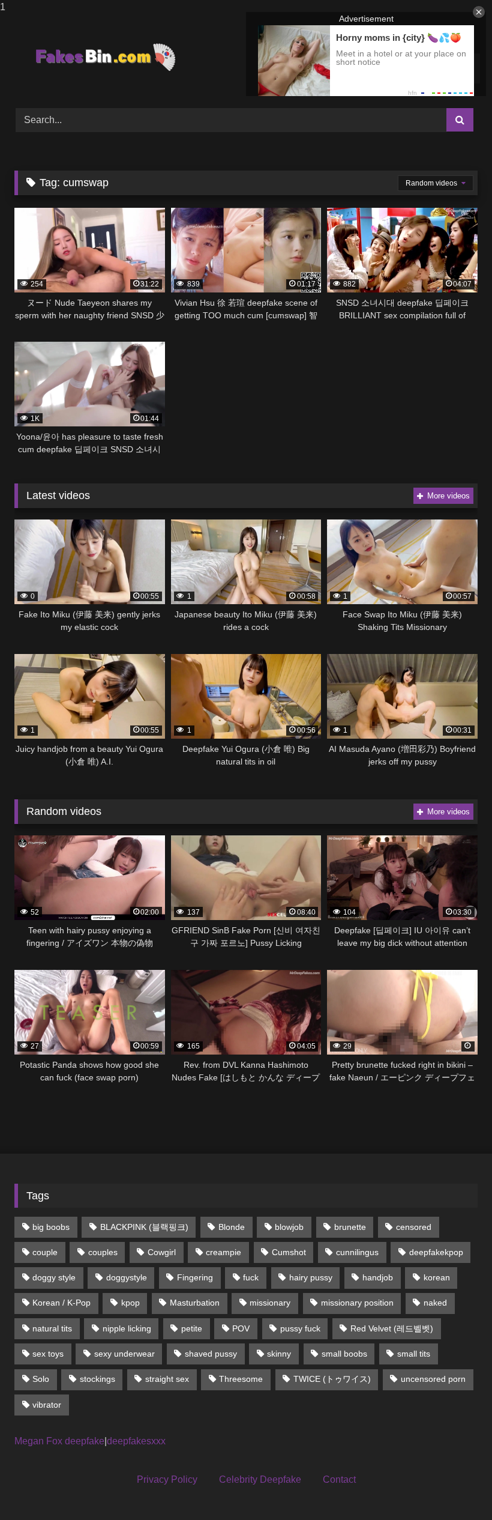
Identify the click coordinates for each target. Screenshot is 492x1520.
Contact (339, 1479)
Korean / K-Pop (61, 1302)
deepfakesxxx (136, 1441)
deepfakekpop (436, 1252)
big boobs (51, 1227)
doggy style (54, 1277)
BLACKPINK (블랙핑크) (144, 1227)
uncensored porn (433, 1379)
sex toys (48, 1353)
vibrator (46, 1404)
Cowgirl (162, 1252)
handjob (377, 1277)
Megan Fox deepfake (59, 1441)
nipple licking (127, 1328)
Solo (40, 1379)
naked (435, 1302)
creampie (223, 1252)
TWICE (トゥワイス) (332, 1379)
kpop (130, 1302)
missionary (270, 1302)
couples (103, 1252)
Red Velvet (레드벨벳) (391, 1328)
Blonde (231, 1227)
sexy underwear (124, 1353)
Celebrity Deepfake (260, 1479)
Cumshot (289, 1252)
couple (45, 1252)
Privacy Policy (167, 1479)
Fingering (195, 1277)
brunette (350, 1227)
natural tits (52, 1328)
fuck (251, 1277)
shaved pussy (211, 1353)
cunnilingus (357, 1252)
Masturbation (195, 1302)
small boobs (344, 1353)
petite (191, 1328)
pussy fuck (300, 1328)
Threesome (241, 1379)
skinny (279, 1353)
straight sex (167, 1379)
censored (413, 1227)
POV (241, 1328)
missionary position (357, 1302)
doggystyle (126, 1277)
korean (437, 1277)
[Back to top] (455, 1486)
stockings (97, 1379)
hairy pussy (310, 1277)
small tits (413, 1353)
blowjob (289, 1227)
